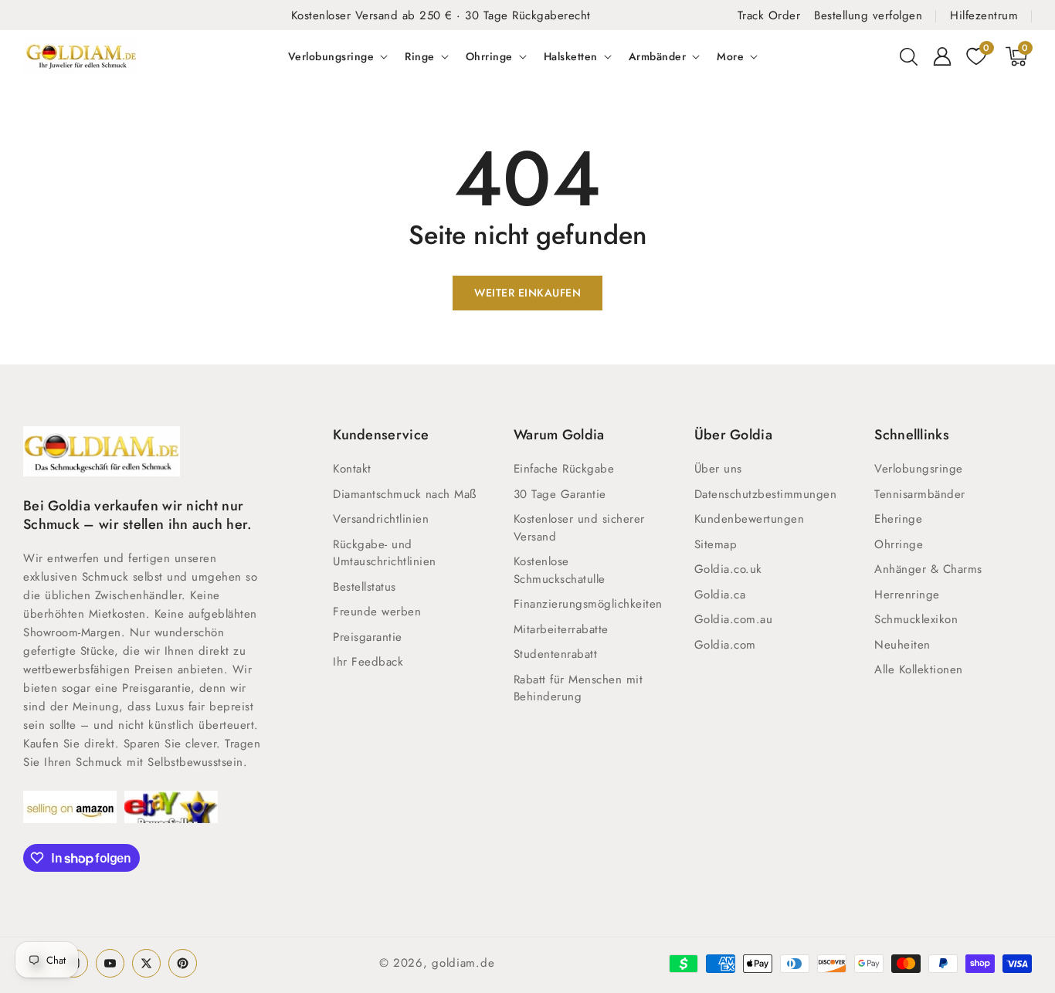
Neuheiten (902, 644)
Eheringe (898, 518)
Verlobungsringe (331, 56)
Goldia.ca (720, 594)
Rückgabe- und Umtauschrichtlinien (384, 553)
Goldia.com (725, 644)
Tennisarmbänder (919, 494)
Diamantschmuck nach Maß (405, 494)
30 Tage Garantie (560, 494)
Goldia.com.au (733, 619)
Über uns (718, 468)
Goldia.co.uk (728, 569)
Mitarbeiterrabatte (561, 629)
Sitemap (716, 544)
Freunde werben (377, 611)
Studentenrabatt (556, 654)
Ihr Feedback (368, 661)
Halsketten (571, 56)
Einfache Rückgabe (564, 468)
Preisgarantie (367, 637)
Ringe (420, 56)
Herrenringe (907, 594)
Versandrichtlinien (381, 518)
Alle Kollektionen (918, 669)
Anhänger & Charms (928, 569)
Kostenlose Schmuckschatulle (560, 570)
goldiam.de (463, 962)
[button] (908, 56)
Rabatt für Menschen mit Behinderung (578, 688)
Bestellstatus (364, 586)
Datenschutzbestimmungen (765, 494)
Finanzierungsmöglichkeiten (588, 603)
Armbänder (658, 56)
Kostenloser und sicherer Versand (579, 527)
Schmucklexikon (916, 619)
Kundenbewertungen (749, 518)
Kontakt (352, 468)
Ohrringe (489, 56)
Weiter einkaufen (527, 292)
